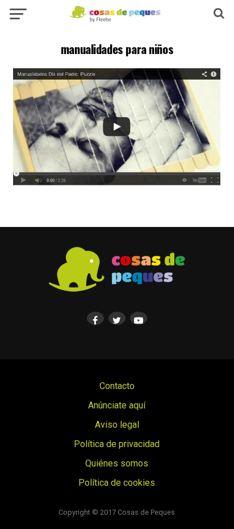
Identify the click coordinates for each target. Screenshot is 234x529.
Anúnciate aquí (116, 405)
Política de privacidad (117, 444)
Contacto (117, 386)
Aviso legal (117, 424)
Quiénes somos (116, 463)
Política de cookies (116, 482)
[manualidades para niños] (117, 185)
